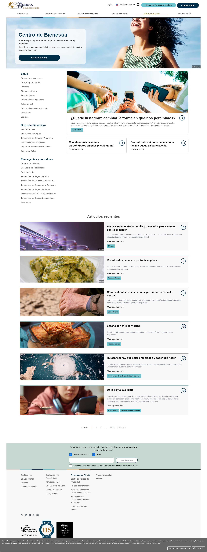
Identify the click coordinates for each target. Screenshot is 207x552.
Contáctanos (187, 5)
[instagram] (22, 515)
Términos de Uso (53, 482)
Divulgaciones (52, 493)
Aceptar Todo (173, 548)
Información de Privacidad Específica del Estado (80, 500)
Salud (99, 454)
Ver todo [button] (25, 117)
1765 (112, 427)
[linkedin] (26, 515)
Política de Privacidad (80, 486)
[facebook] (29, 515)
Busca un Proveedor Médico (159, 5)
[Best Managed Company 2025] (30, 531)
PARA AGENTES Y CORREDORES (87, 13)
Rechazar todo (185, 548)
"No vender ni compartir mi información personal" (145, 543)
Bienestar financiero (81, 454)
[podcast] (37, 515)
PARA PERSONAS (22, 13)
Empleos (24, 483)
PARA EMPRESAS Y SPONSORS (55, 13)
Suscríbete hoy (39, 57)
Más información (198, 548)
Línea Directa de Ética (55, 486)
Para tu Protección (54, 490)
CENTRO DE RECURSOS (119, 13)
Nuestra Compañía (29, 487)
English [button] (110, 5)
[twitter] (33, 515)
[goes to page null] (181, 118)
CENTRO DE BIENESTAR (152, 13)
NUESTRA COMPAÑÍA (184, 13)
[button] (125, 4)
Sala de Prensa (27, 479)
